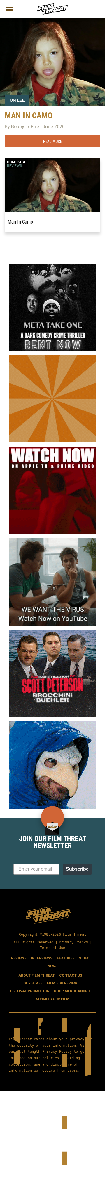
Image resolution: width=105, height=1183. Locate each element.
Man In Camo (20, 222)
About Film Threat (36, 975)
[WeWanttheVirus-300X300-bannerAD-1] (52, 540)
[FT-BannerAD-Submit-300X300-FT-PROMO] (52, 357)
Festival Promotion (30, 991)
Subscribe (77, 868)
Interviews (41, 958)
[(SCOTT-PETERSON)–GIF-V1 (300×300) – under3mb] (52, 632)
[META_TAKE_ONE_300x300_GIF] (52, 265)
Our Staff (33, 983)
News (53, 966)
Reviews (14, 165)
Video (84, 958)
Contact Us (70, 975)
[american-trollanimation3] (52, 723)
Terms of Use (52, 948)
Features (66, 958)
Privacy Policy (73, 942)
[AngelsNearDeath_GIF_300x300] (52, 449)
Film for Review (62, 983)
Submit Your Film (52, 999)
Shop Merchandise (72, 991)
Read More (52, 141)
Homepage (16, 162)
